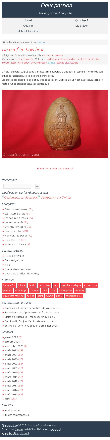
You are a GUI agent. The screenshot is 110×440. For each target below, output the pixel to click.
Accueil (28, 20)
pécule (30, 295)
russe (20, 62)
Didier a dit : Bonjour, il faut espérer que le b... (30, 316)
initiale (21, 285)
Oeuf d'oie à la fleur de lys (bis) (22, 273)
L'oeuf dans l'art (14, 231)
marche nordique (71, 285)
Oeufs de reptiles (14, 255)
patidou (7, 290)
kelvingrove (65, 290)
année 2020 (11, 372)
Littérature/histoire (15, 226)
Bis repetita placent (15, 244)
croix (33, 62)
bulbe (27, 62)
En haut (24, 433)
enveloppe (21, 290)
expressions (90, 285)
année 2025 (11, 350)
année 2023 (11, 359)
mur (55, 285)
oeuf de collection (86, 59)
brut (67, 62)
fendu (32, 285)
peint (40, 295)
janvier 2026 (11, 337)
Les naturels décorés (16, 218)
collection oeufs (55, 59)
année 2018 (11, 381)
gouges (60, 62)
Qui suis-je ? (81, 20)
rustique (74, 62)
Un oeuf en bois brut (23, 49)
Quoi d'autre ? (12, 240)
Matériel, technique (28, 31)
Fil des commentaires (17, 414)
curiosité (80, 290)
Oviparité (28, 25)
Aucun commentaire (53, 55)
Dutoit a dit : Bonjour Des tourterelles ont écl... (30, 321)
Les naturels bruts (15, 213)
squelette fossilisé (13, 295)
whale (49, 295)
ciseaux (51, 62)
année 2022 (11, 363)
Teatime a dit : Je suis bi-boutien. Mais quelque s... (32, 308)
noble (59, 295)
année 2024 (11, 354)
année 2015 (11, 394)
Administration (10, 433)
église (13, 62)
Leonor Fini (9, 285)
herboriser (44, 285)
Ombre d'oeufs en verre (18, 269)
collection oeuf (74, 295)
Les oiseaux (81, 25)
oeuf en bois (70, 59)
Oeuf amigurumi (14, 260)
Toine (53, 290)
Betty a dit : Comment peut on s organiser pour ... (32, 325)
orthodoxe (41, 62)
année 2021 (11, 368)
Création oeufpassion (16, 209)
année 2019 (11, 376)
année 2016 (11, 390)
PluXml (19, 429)
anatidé (34, 290)
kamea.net (55, 429)
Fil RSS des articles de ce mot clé (55, 168)
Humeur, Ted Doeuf (16, 235)
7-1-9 (8, 264)
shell (44, 290)
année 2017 (11, 385)
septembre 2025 (14, 346)
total (8, 398)
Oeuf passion (56, 5)
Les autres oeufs (25, 59)
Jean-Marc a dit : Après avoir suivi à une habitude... (33, 312)
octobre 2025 (12, 341)
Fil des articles (13, 410)
